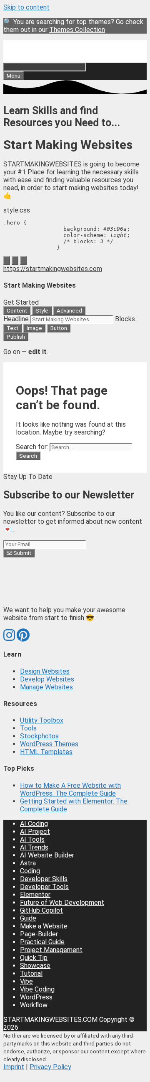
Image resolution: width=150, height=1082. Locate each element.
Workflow (34, 1005)
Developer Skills (44, 879)
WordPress (36, 997)
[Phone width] (23, 260)
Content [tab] (17, 311)
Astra (28, 863)
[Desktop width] (6, 260)
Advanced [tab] (69, 311)
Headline (16, 319)
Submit (21, 553)
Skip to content (26, 7)
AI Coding (34, 824)
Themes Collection (77, 30)
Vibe (26, 981)
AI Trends (34, 847)
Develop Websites (47, 679)
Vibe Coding (37, 989)
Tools (28, 728)
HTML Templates (46, 752)
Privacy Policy (50, 1067)
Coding (30, 871)
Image (34, 328)
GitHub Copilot (41, 910)
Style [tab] (41, 311)
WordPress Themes (49, 744)
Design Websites (45, 671)
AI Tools (32, 839)
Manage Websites (46, 687)
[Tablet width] (15, 260)
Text (12, 328)
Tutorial (31, 973)
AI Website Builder (47, 855)
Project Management (51, 950)
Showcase (35, 966)
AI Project (35, 831)
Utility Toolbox (41, 720)
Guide (28, 918)
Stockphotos (39, 736)
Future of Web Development (62, 902)
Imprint (13, 1067)
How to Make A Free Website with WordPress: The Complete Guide (70, 789)
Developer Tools (44, 887)
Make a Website (44, 926)
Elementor (35, 895)
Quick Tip (34, 958)
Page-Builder (39, 934)
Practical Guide (42, 942)
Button (58, 328)
